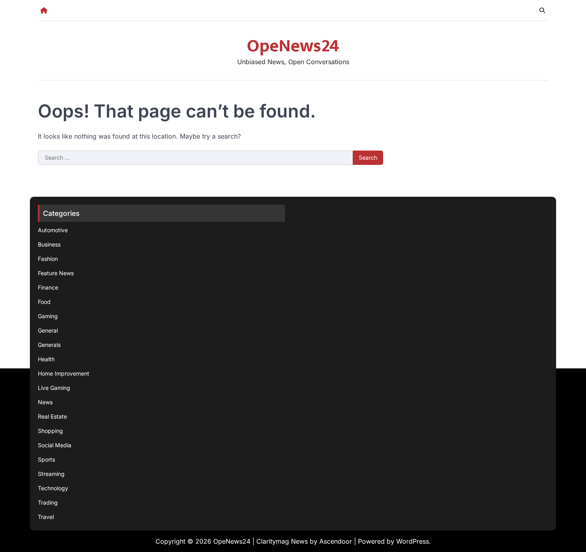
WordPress (412, 541)
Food (44, 301)
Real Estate (52, 416)
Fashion (48, 258)
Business (49, 244)
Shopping (50, 430)
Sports (46, 459)
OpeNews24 (293, 46)
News (45, 402)
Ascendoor (335, 541)
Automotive (53, 230)
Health (46, 359)
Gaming (48, 316)
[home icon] (44, 10)
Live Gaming (54, 387)
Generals (49, 344)
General (48, 330)
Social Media (54, 445)
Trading (48, 502)
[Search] (542, 10)
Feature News (56, 273)
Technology (53, 488)
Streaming (51, 473)
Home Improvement (63, 373)
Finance (48, 287)
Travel (46, 516)
